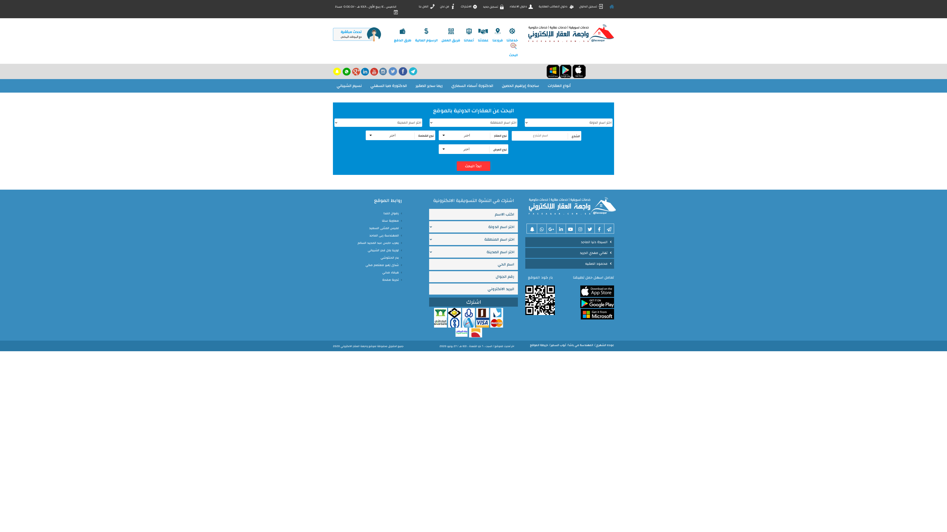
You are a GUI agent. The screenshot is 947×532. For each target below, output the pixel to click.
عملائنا (483, 40)
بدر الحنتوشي (390, 258)
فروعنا (497, 40)
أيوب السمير (558, 345)
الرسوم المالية (426, 40)
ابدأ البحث (473, 166)
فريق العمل (450, 40)
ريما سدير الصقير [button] (429, 85)
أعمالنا (469, 40)
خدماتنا (512, 40)
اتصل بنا (424, 6)
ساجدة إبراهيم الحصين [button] (520, 85)
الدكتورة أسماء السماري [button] (472, 85)
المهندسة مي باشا (580, 345)
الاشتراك (466, 6)
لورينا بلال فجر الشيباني (383, 250)
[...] (570, 205)
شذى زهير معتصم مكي (382, 265)
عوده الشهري (605, 345)
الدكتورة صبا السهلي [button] (388, 85)
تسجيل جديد (491, 6)
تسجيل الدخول (588, 6)
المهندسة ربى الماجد (384, 235)
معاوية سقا (390, 221)
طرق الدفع (402, 40)
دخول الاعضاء (519, 6)
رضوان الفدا (391, 213)
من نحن (445, 6)
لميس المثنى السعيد (384, 228)
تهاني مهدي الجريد (593, 253)
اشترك (473, 302)
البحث (513, 55)
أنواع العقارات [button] (559, 85)
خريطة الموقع (539, 345)
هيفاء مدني (390, 272)
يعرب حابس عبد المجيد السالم (378, 243)
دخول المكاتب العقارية (553, 6)
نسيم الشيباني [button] (349, 85)
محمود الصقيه (596, 264)
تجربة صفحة (390, 280)
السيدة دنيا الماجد (594, 242)
